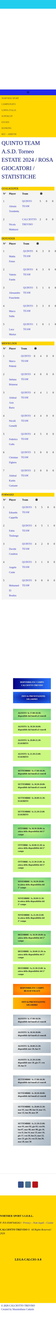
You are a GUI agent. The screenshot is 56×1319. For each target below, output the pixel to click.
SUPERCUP (7, 116)
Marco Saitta (12, 313)
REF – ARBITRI (9, 134)
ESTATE (5, 122)
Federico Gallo (13, 441)
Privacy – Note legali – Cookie (38, 1222)
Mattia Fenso (12, 259)
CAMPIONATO (9, 104)
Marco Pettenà (12, 363)
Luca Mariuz (12, 332)
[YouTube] (35, 1184)
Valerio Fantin (12, 277)
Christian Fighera (13, 460)
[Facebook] (21, 1184)
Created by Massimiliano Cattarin (17, 1309)
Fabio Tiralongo (14, 533)
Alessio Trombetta (14, 209)
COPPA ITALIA (9, 110)
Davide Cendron (13, 551)
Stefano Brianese (13, 382)
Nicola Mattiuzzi (13, 227)
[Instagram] (28, 1184)
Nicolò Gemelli (13, 423)
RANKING (7, 128)
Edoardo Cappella (13, 515)
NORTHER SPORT (10, 98)
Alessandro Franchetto (14, 295)
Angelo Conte (12, 569)
